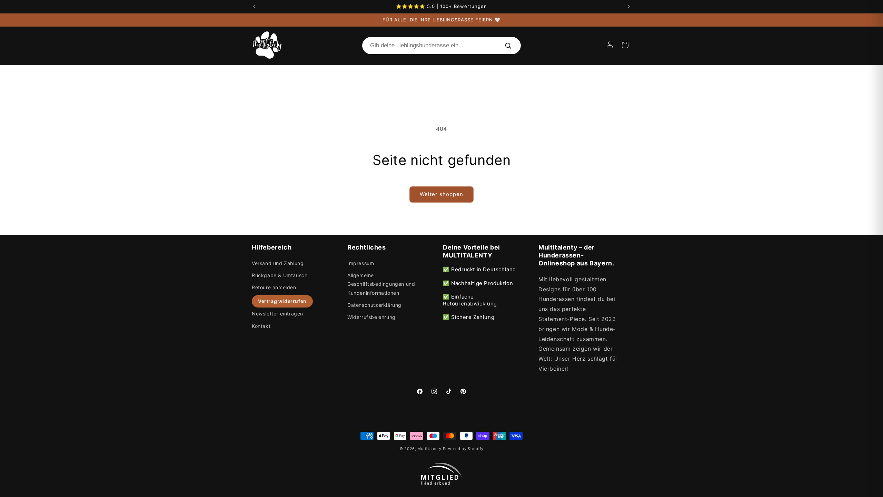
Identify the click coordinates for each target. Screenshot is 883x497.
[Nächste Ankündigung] (628, 6)
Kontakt (261, 326)
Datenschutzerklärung (374, 305)
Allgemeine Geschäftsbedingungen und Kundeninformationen (381, 283)
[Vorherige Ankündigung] (254, 6)
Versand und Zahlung (278, 263)
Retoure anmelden (274, 287)
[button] (625, 44)
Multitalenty (429, 448)
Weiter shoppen (441, 194)
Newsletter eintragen (277, 313)
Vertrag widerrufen (282, 301)
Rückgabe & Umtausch (279, 275)
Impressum (360, 263)
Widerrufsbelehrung (371, 317)
